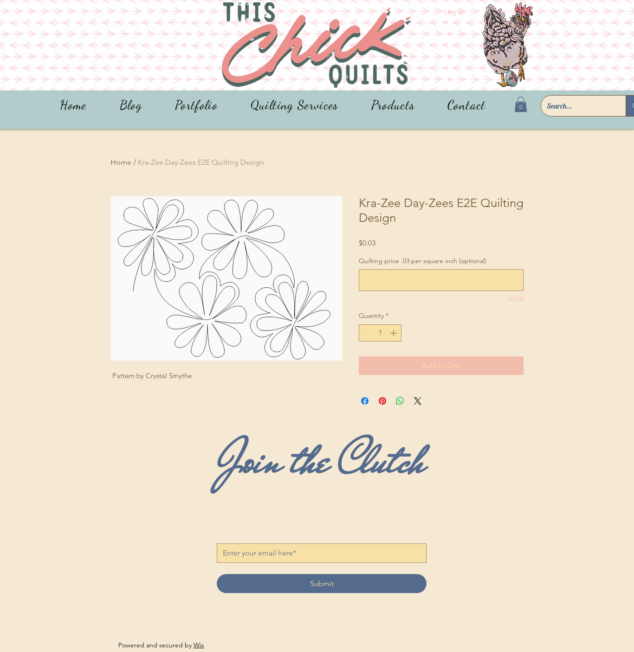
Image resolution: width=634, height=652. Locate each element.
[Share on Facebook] (364, 401)
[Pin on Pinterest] (382, 401)
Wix (199, 645)
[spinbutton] (380, 333)
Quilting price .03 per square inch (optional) (422, 261)
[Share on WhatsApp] (400, 401)
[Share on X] (417, 401)
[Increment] (394, 333)
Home (120, 162)
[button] (392, 105)
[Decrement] (366, 333)
